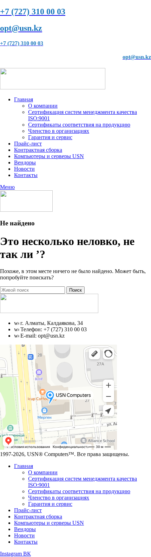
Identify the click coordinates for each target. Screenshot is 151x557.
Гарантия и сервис (50, 137)
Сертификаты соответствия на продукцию (79, 125)
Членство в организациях (58, 131)
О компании (43, 106)
